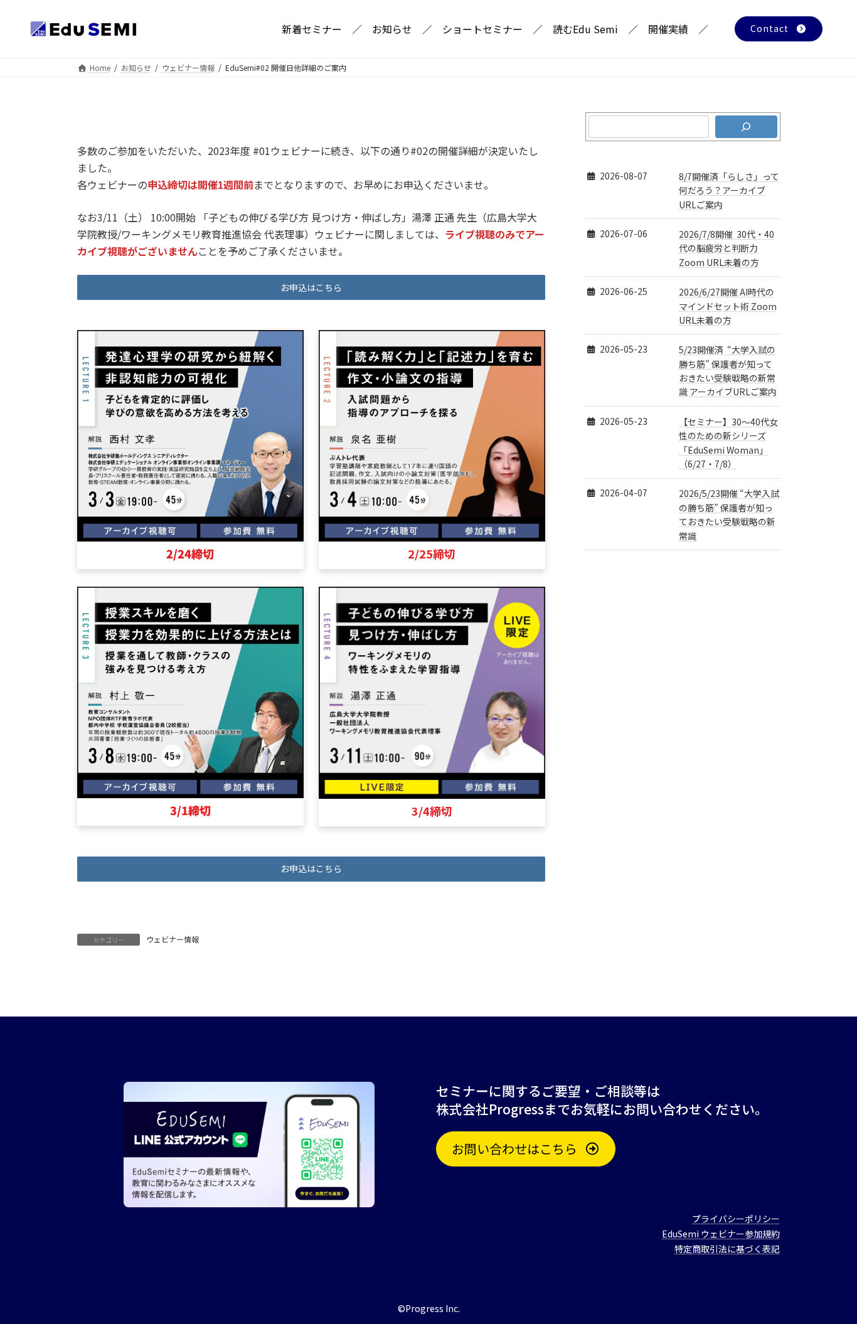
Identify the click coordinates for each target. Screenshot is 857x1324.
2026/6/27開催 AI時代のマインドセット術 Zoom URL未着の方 (728, 306)
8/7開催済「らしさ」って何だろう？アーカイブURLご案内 (729, 190)
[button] (778, 28)
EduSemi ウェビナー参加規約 (721, 1233)
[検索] (746, 126)
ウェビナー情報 (172, 939)
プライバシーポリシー (736, 1218)
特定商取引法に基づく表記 (727, 1248)
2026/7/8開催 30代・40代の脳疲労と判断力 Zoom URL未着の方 (726, 248)
